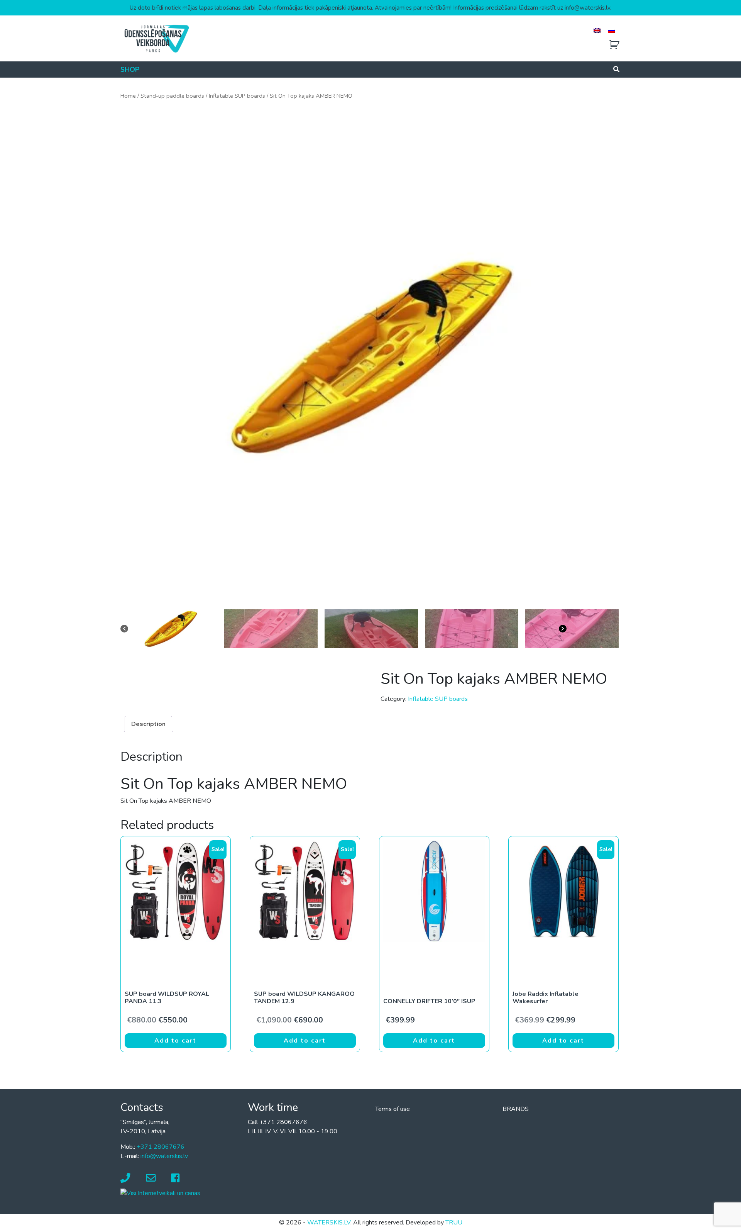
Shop (130, 69)
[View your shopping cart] (614, 45)
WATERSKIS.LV (328, 1222)
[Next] (590, 628)
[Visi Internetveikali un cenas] (160, 1193)
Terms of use (392, 1109)
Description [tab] (148, 724)
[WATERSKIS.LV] (156, 38)
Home (128, 96)
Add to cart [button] (175, 1040)
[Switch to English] (597, 30)
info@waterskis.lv (164, 1156)
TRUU (453, 1222)
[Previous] (151, 628)
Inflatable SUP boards (237, 96)
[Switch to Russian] (611, 30)
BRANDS (515, 1109)
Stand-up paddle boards (172, 96)
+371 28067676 (160, 1147)
